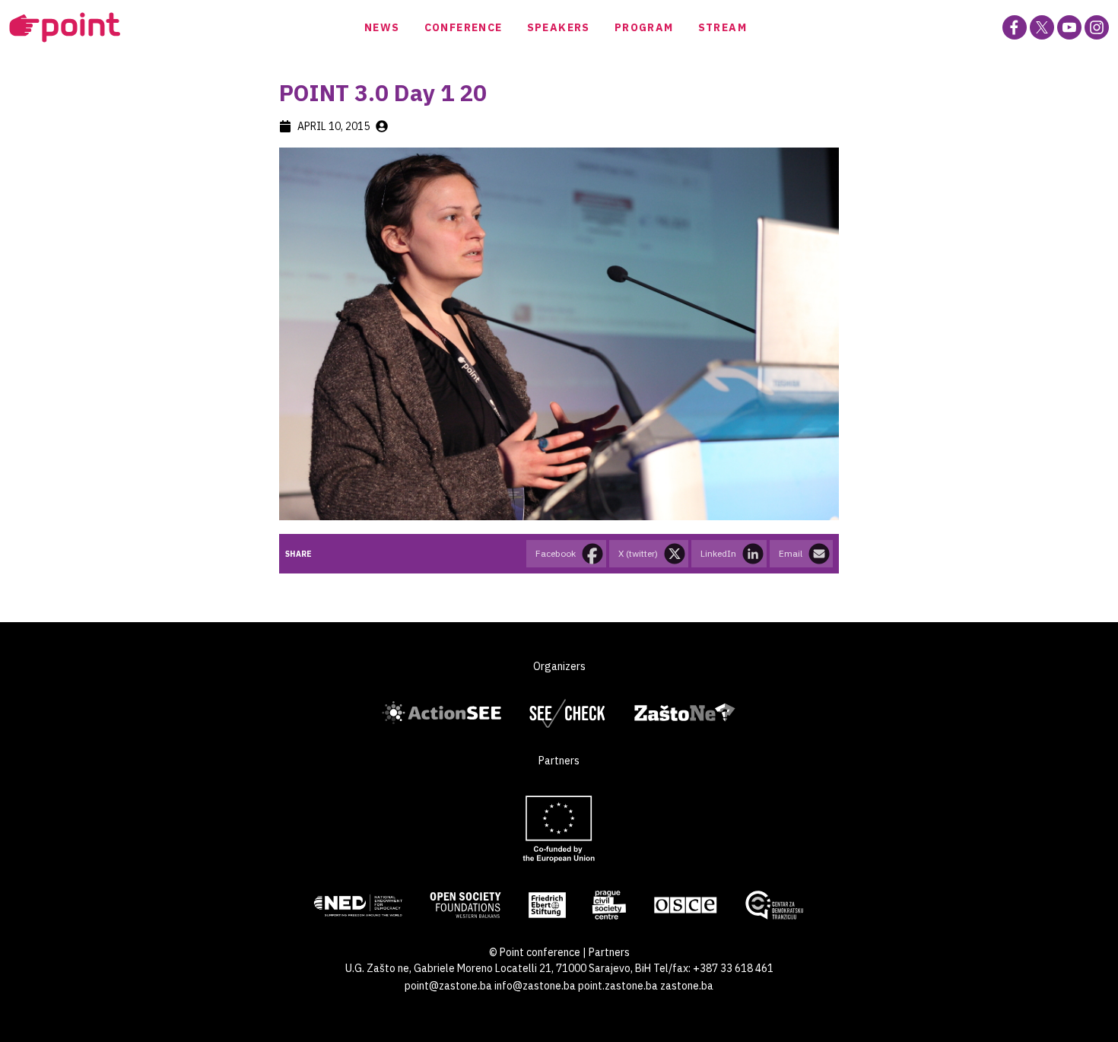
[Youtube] (1069, 27)
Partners (609, 952)
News (382, 27)
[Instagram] (1097, 27)
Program (644, 27)
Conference (463, 27)
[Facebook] (1014, 27)
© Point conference (534, 952)
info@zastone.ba (535, 986)
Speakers (558, 27)
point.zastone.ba (618, 986)
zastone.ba (686, 986)
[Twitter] (1042, 27)
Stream (722, 27)
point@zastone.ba (448, 986)
